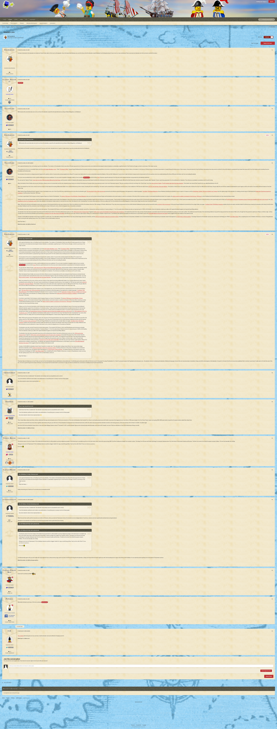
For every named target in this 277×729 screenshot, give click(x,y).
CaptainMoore (9, 470)
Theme (132, 725)
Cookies (144, 725)
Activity (15, 19)
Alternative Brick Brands (31, 23)
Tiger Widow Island (234, 216)
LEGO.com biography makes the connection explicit (106, 216)
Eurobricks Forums (5, 1)
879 (10, 129)
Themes (21, 23)
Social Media (32, 19)
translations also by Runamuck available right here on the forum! (253, 199)
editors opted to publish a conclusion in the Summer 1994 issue (187, 196)
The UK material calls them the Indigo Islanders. (172, 183)
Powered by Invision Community (138, 726)
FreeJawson (12, 36)
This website (21, 635)
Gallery (21, 19)
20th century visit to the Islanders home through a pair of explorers (109, 211)
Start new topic (254, 43)
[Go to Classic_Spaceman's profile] (9, 89)
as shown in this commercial (163, 204)
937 (10, 591)
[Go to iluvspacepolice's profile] (9, 508)
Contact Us (138, 725)
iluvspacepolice (9, 499)
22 (10, 520)
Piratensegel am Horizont (232, 199)
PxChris (9, 599)
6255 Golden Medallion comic (49, 169)
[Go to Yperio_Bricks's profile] (9, 447)
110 (10, 651)
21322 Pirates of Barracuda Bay (183, 216)
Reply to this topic (268, 43)
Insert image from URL (266, 670)
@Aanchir (20, 82)
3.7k (10, 98)
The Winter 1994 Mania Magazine (150, 191)
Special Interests (43, 23)
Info (26, 19)
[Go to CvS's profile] (9, 639)
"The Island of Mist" (64, 169)
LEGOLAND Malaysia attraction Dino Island (158, 213)
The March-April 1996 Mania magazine (214, 204)
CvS (9, 631)
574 (10, 393)
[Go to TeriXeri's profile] (9, 410)
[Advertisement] (138, 713)
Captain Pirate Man (9, 571)
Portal (4, 19)
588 (10, 620)
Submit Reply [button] (269, 676)
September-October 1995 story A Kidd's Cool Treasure (205, 191)
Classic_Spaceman (9, 80)
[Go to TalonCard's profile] (9, 117)
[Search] (273, 19)
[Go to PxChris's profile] (9, 607)
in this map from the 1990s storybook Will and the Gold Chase (46, 180)
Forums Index (5, 23)
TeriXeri (9, 401)
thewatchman (9, 372)
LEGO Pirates (21, 37)
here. (98, 177)
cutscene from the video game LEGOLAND (54, 213)
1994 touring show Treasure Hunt (81, 211)
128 (10, 490)
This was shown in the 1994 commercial (96, 191)
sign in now (33, 660)
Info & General (14, 23)
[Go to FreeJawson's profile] (5, 37)
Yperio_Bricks (9, 438)
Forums (10, 19)
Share (260, 37)
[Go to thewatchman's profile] (9, 381)
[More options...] (272, 50)
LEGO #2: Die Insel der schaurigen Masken (157, 186)
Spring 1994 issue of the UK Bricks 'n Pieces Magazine (74, 196)
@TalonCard (44, 602)
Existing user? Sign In (262, 1)
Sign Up (271, 1)
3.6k (10, 458)
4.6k (10, 422)
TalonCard (9, 108)
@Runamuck (86, 177)
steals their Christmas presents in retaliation (67, 293)
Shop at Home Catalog (156, 183)
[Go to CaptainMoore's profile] (9, 478)
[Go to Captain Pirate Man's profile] (9, 580)
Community (52, 23)
